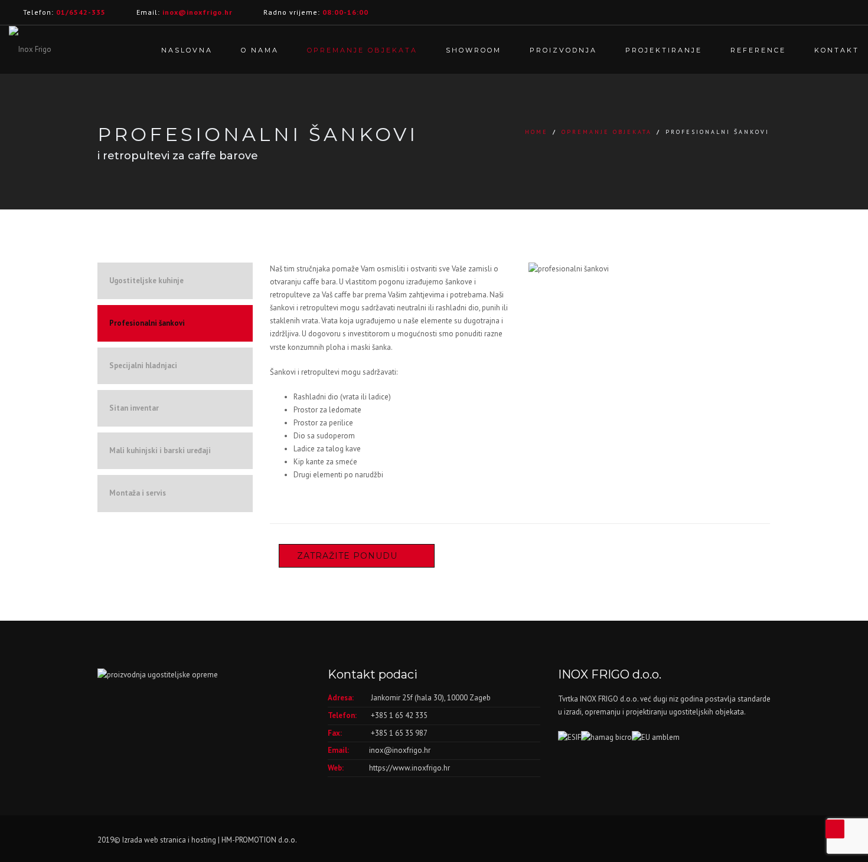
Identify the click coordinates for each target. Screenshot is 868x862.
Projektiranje (663, 50)
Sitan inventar (134, 408)
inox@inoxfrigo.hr (399, 750)
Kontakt (836, 50)
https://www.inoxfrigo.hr (409, 768)
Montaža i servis (137, 493)
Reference (758, 50)
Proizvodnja (563, 50)
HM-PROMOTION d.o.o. (259, 840)
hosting (203, 840)
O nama (260, 50)
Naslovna (187, 50)
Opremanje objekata (362, 50)
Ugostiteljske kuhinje (146, 281)
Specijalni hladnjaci (143, 365)
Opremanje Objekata (607, 132)
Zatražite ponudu (347, 555)
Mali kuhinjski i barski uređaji (160, 450)
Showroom (473, 50)
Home (536, 132)
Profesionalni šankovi (147, 323)
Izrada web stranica (154, 840)
